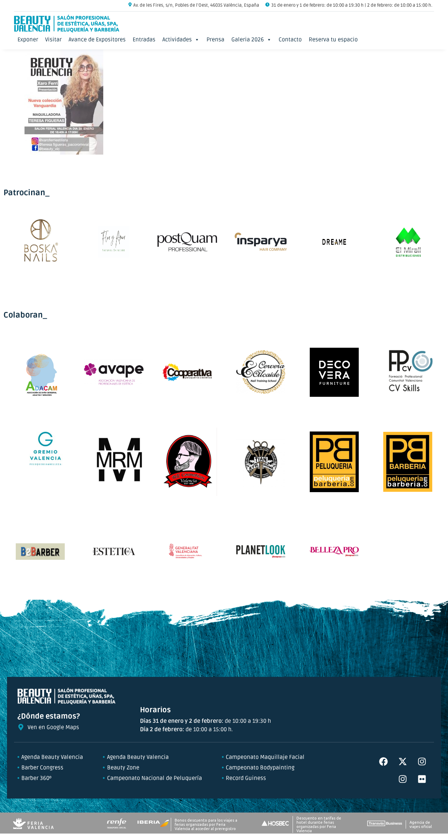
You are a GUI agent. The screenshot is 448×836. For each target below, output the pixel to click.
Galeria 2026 (247, 39)
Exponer (28, 39)
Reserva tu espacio (333, 39)
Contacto (290, 39)
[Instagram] (421, 761)
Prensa (215, 39)
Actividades (177, 39)
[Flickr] (421, 779)
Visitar (53, 39)
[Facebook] (383, 761)
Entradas (144, 39)
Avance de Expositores (97, 39)
